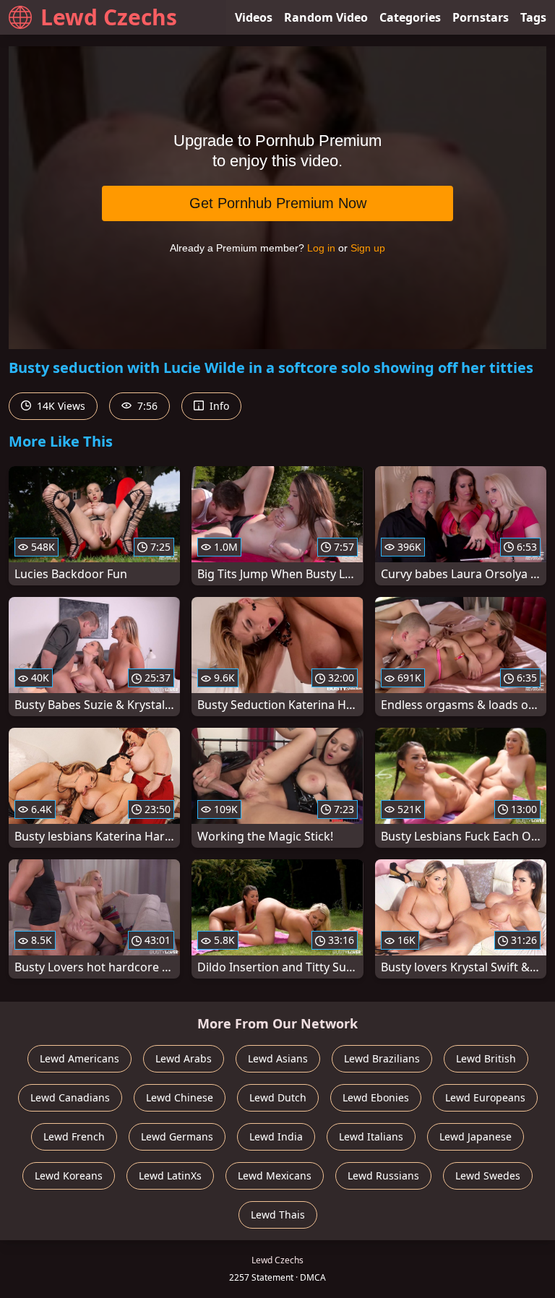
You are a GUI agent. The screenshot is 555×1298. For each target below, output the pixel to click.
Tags (533, 17)
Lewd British (486, 1058)
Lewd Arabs (183, 1058)
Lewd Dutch (277, 1097)
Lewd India (276, 1136)
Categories (410, 17)
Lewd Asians (278, 1058)
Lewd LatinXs (170, 1175)
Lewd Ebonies (376, 1097)
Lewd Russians (383, 1175)
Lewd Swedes (487, 1175)
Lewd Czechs (108, 17)
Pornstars (480, 17)
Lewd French (74, 1136)
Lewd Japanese (475, 1136)
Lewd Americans (79, 1058)
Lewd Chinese (179, 1097)
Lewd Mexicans (274, 1175)
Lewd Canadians (70, 1097)
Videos (253, 17)
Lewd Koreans (69, 1175)
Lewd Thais (278, 1214)
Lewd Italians (371, 1136)
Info (218, 406)
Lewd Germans (177, 1136)
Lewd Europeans (485, 1097)
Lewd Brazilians (382, 1058)
